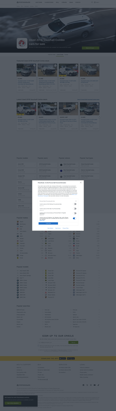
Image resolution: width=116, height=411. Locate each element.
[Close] (81, 183)
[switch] (74, 204)
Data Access (58, 228)
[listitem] (58, 201)
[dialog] (58, 205)
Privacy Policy (66, 228)
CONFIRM (48, 223)
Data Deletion (50, 228)
